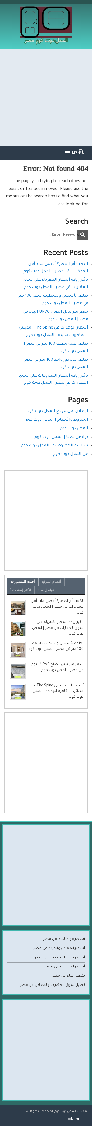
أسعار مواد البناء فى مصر (64, 939)
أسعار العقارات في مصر (65, 967)
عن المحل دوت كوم (70, 454)
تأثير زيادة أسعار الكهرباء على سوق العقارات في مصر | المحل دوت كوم (58, 628)
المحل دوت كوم (74, 428)
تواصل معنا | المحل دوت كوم (61, 437)
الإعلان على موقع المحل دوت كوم (57, 411)
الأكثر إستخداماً (20, 590)
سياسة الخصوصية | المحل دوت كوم (54, 446)
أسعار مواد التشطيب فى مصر (59, 958)
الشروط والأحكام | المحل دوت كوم (57, 420)
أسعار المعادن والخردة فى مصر (59, 949)
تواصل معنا (46, 590)
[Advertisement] (46, 97)
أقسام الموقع (51, 581)
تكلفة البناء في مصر (68, 976)
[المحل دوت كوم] (46, 8)
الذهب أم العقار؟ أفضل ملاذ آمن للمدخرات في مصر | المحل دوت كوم (57, 607)
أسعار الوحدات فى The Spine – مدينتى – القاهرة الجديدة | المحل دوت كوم (58, 692)
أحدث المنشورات (22, 581)
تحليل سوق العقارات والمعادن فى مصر (52, 985)
